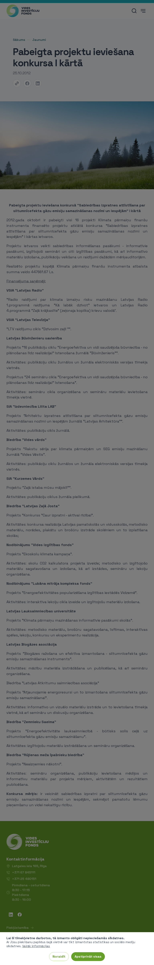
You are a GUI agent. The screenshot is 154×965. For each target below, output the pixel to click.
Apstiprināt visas (88, 956)
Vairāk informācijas (36, 946)
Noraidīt (59, 956)
